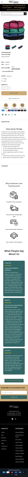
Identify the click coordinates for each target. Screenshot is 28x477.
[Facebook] (2, 114)
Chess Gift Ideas (19, 462)
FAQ (2, 435)
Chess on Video (19, 453)
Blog (2, 443)
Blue (5, 81)
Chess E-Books (19, 450)
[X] (12, 114)
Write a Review (5, 56)
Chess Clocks (19, 448)
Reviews (3, 437)
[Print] (9, 114)
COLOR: (6, 76)
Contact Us (4, 446)
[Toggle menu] (2, 2)
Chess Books (18, 456)
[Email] (6, 114)
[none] (14, 30)
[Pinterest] (15, 114)
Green (5, 79)
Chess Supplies (19, 459)
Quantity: (4, 84)
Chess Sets (18, 439)
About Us (3, 440)
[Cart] (25, 2)
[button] (14, 98)
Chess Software (19, 432)
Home (3, 432)
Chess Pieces (19, 442)
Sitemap (3, 449)
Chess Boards (19, 445)
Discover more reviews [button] (14, 380)
